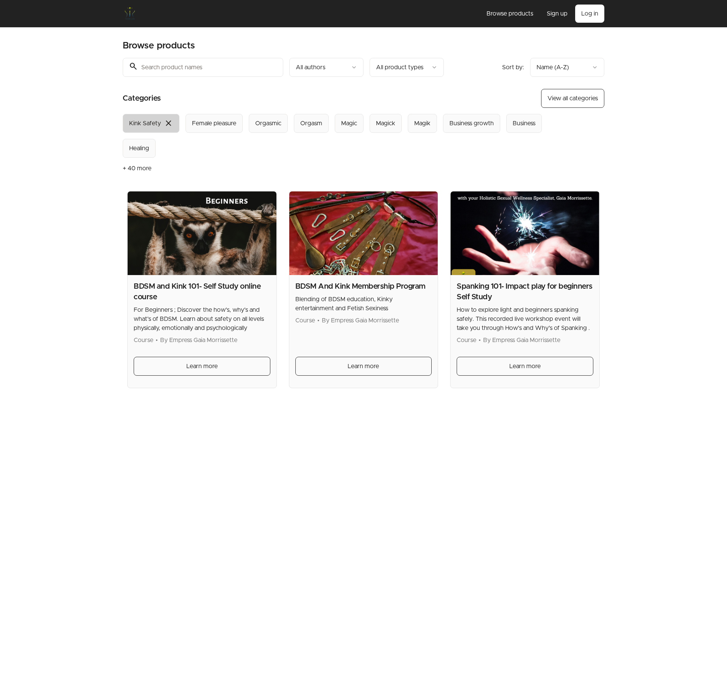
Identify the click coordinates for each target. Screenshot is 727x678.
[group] (332, 136)
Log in (589, 14)
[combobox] (326, 67)
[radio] (151, 123)
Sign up (557, 14)
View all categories (573, 98)
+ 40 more (137, 168)
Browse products (510, 14)
